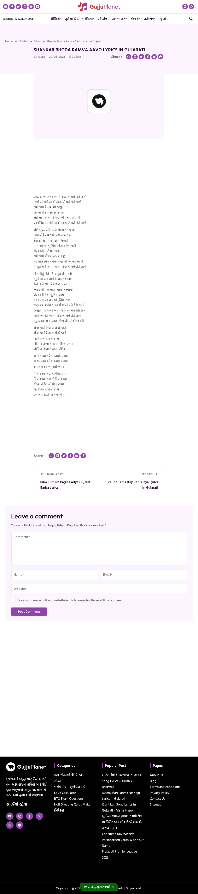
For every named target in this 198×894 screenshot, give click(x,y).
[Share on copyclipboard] (160, 56)
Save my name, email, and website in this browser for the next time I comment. (71, 600)
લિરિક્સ (23, 41)
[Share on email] (154, 56)
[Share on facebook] (147, 56)
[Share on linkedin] (135, 56)
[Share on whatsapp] (128, 56)
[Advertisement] (12, 92)
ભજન (37, 41)
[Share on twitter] (141, 56)
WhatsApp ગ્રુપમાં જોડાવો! (98, 887)
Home (9, 41)
